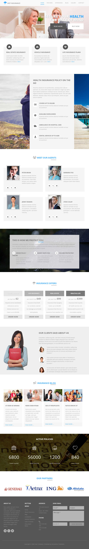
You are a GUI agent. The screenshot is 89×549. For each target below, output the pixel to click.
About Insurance (29, 512)
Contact (81, 3)
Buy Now (75, 26)
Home (42, 3)
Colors (73, 3)
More (19, 61)
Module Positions (30, 519)
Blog (66, 3)
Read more (58, 26)
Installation (28, 517)
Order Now (13, 317)
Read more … (9, 425)
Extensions (59, 3)
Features (50, 3)
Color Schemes (29, 521)
